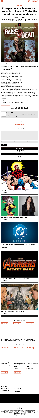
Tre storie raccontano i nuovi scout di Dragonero (19, 388)
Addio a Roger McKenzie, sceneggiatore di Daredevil (15, 190)
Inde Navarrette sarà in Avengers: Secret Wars (14, 217)
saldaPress (19, 124)
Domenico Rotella (5, 390)
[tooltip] (16, 108)
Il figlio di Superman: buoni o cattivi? (6, 387)
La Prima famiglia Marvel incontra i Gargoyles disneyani (6, 364)
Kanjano (16, 368)
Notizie (19, 5)
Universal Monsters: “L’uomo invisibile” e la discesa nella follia (31, 339)
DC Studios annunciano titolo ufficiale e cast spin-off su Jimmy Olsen (18, 245)
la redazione (23, 17)
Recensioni (4, 323)
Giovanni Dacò (17, 391)
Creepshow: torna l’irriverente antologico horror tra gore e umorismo (7, 339)
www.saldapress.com (5, 105)
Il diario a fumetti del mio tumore (19, 348)
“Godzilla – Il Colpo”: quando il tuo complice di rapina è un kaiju (19, 339)
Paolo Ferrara (5, 367)
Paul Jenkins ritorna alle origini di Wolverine (13, 311)
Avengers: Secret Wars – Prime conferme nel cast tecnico (16, 278)
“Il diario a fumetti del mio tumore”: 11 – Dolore (19, 365)
